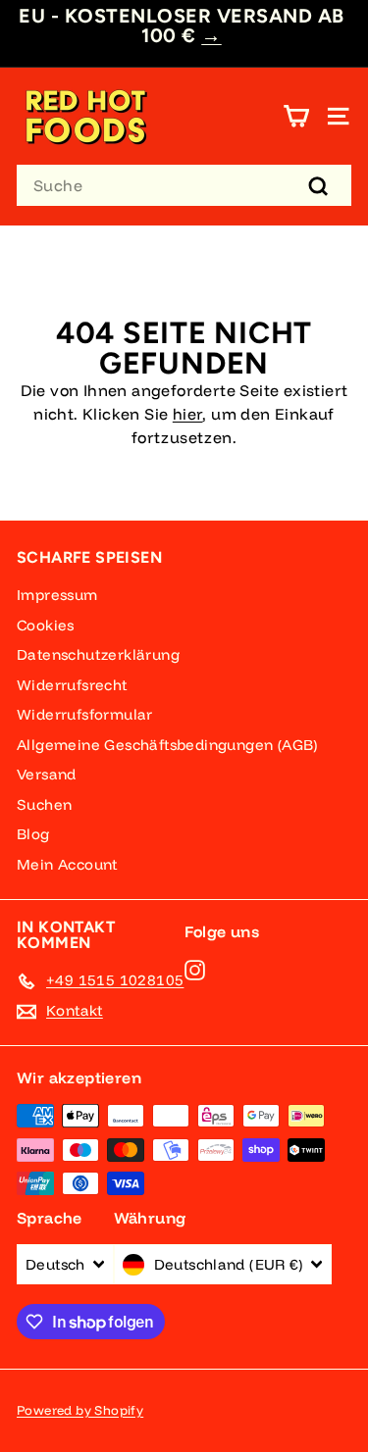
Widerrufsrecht (72, 685)
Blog (33, 834)
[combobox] (184, 185)
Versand (47, 774)
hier (188, 414)
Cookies (46, 625)
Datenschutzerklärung (98, 654)
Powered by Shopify (80, 1410)
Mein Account (67, 864)
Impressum (57, 594)
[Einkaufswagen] (296, 116)
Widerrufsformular (85, 714)
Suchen (44, 804)
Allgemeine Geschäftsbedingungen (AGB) (167, 744)
